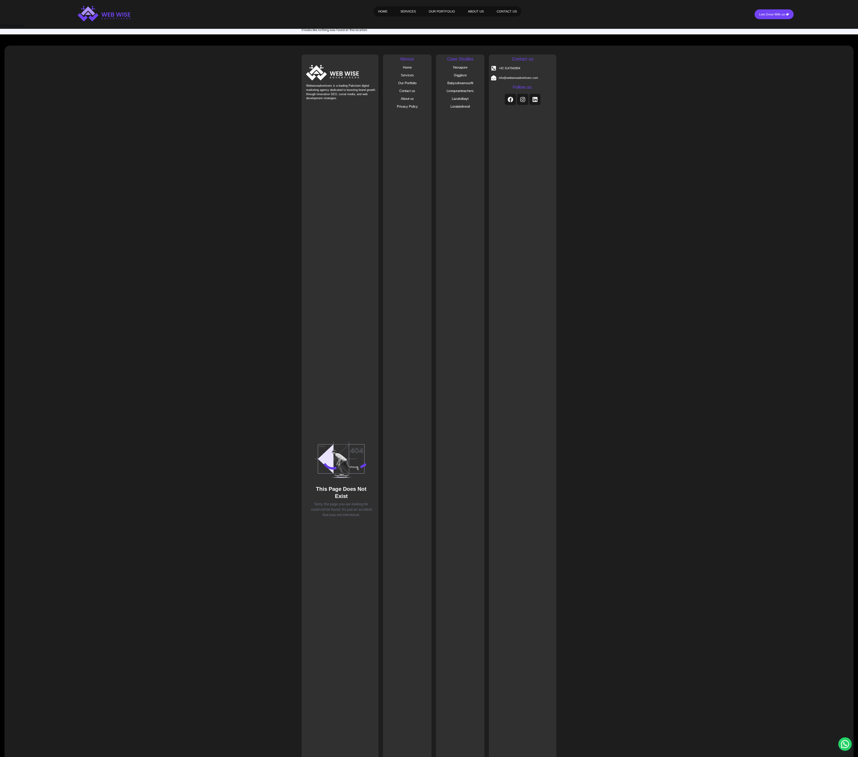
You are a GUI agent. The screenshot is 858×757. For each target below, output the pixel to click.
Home (407, 67)
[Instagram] (522, 99)
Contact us (407, 91)
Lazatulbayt (460, 98)
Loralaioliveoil (460, 106)
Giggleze (460, 75)
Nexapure (460, 67)
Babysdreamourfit (460, 83)
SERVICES (408, 11)
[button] (845, 744)
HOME (382, 11)
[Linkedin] (534, 99)
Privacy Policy (407, 106)
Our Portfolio (407, 83)
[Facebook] (510, 99)
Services (407, 75)
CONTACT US (507, 11)
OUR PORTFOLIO (442, 11)
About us (407, 98)
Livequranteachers (460, 91)
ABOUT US (476, 11)
